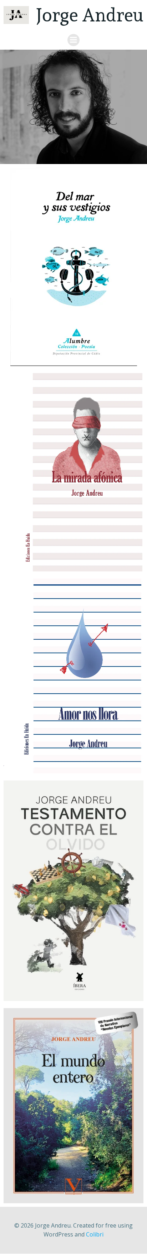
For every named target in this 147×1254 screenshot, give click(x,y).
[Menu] (73, 40)
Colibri (94, 1234)
